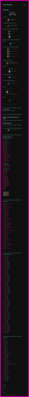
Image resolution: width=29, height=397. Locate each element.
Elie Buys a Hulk (6, 226)
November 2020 (6, 328)
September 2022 (6, 305)
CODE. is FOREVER (5, 180)
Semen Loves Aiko (6, 210)
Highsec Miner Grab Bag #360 (8, 203)
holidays (5, 358)
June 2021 (5, 321)
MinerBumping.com (6, 164)
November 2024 (6, 278)
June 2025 (5, 271)
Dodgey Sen (4, 158)
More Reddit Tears (6, 221)
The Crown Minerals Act (6, 165)
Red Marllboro (5, 141)
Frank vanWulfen (5, 151)
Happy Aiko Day (6, 233)
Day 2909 (5, 249)
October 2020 (6, 329)
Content (5, 350)
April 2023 (5, 298)
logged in (8, 110)
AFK (4, 339)
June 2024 (5, 283)
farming (5, 352)
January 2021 (6, 326)
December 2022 (6, 302)
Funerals (5, 354)
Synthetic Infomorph (6, 160)
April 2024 (5, 285)
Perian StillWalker (5, 153)
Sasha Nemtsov (5, 142)
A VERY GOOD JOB (6, 212)
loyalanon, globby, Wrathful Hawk (9, 363)
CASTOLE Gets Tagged (7, 224)
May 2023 (5, 297)
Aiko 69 (5, 231)
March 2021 (5, 324)
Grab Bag (5, 357)
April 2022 (5, 310)
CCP (4, 348)
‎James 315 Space (7, 4)
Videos (5, 378)
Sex (4, 372)
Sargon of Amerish (6, 371)
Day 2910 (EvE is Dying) (7, 248)
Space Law (5, 373)
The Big (5, 222)
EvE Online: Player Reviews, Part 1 (9, 230)
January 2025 (6, 276)
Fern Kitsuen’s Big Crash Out (8, 244)
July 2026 (5, 257)
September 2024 (6, 280)
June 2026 (5, 258)
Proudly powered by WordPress (11, 394)
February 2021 (6, 325)
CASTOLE (5, 347)
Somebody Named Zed (6, 155)
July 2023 (5, 295)
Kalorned (5, 360)
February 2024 (6, 287)
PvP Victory (5, 208)
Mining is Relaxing (5, 177)
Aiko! (3, 189)
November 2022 (6, 303)
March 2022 (5, 311)
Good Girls (5, 356)
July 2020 (5, 332)
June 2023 (5, 296)
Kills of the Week (6, 361)
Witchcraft (5, 379)
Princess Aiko (5, 104)
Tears (4, 375)
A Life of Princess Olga (6, 166)
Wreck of (5, 380)
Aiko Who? (4, 392)
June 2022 (5, 308)
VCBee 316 (4, 140)
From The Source (6, 353)
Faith (4, 351)
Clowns (5, 349)
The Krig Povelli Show (6, 182)
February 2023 (6, 300)
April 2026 (5, 260)
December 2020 (6, 327)
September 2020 (6, 330)
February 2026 (6, 262)
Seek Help (4, 187)
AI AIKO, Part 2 (6, 228)
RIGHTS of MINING (6, 245)
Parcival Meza (5, 152)
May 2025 (5, 272)
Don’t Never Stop (5, 185)
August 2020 (5, 331)
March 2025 (5, 274)
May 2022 (5, 309)
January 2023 (6, 301)
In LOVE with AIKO (6, 232)
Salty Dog (4, 175)
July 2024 (5, 282)
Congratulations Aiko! (6, 184)
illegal (4, 359)
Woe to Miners (5, 186)
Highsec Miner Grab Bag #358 (8, 223)
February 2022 (6, 312)
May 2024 (5, 284)
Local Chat (5, 220)
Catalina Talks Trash (7, 225)
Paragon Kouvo (5, 157)
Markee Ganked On (5, 179)
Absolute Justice (6, 211)
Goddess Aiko (6, 209)
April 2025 (5, 273)
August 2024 (5, 281)
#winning (5, 247)
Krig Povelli (5, 362)
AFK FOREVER (6, 236)
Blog (3, 390)
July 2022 (5, 307)
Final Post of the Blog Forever (8, 227)
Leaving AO (5, 204)
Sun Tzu (5, 374)
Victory (14, 104)
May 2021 (5, 322)
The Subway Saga (5, 176)
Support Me (5, 234)
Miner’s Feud (6, 235)
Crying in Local (6, 229)
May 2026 (5, 259)
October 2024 (6, 279)
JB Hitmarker (5, 159)
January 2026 (6, 263)
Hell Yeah (4, 188)
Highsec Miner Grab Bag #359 (8, 207)
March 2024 (5, 286)
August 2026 (5, 256)
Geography (5, 355)
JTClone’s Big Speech (6, 181)
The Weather (6, 376)
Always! (13, 104)
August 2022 (5, 306)
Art (3, 388)
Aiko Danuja (9, 137)
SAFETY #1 (5, 246)
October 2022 (6, 304)
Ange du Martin (5, 154)
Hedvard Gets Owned (7, 205)
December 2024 (6, 277)
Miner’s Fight (6, 206)
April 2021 (5, 323)
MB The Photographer (6, 156)
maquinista (4, 161)
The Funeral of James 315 (6, 183)
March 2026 (5, 261)
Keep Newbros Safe (5, 178)
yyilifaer (4, 150)
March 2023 (5, 299)
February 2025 (6, 275)
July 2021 (5, 320)
